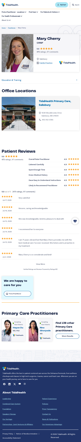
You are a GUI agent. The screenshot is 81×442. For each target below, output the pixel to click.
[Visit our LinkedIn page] (9, 384)
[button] (61, 4)
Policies (45, 404)
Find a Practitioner (9, 12)
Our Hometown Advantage (52, 424)
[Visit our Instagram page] (25, 384)
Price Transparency (49, 409)
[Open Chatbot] (75, 221)
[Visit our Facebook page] (4, 384)
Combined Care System (11, 404)
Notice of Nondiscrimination (26, 434)
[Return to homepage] (11, 368)
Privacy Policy (8, 434)
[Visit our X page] (14, 384)
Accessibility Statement (12, 438)
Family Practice (46, 63)
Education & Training (11, 80)
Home (4, 28)
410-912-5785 (47, 120)
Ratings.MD (54, 269)
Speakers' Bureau (9, 414)
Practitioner (12, 28)
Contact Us (46, 414)
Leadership (7, 399)
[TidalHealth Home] (10, 5)
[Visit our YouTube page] (20, 384)
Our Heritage (7, 419)
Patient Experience (49, 399)
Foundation (7, 409)
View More (40, 264)
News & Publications (50, 419)
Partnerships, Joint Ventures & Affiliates (18, 424)
